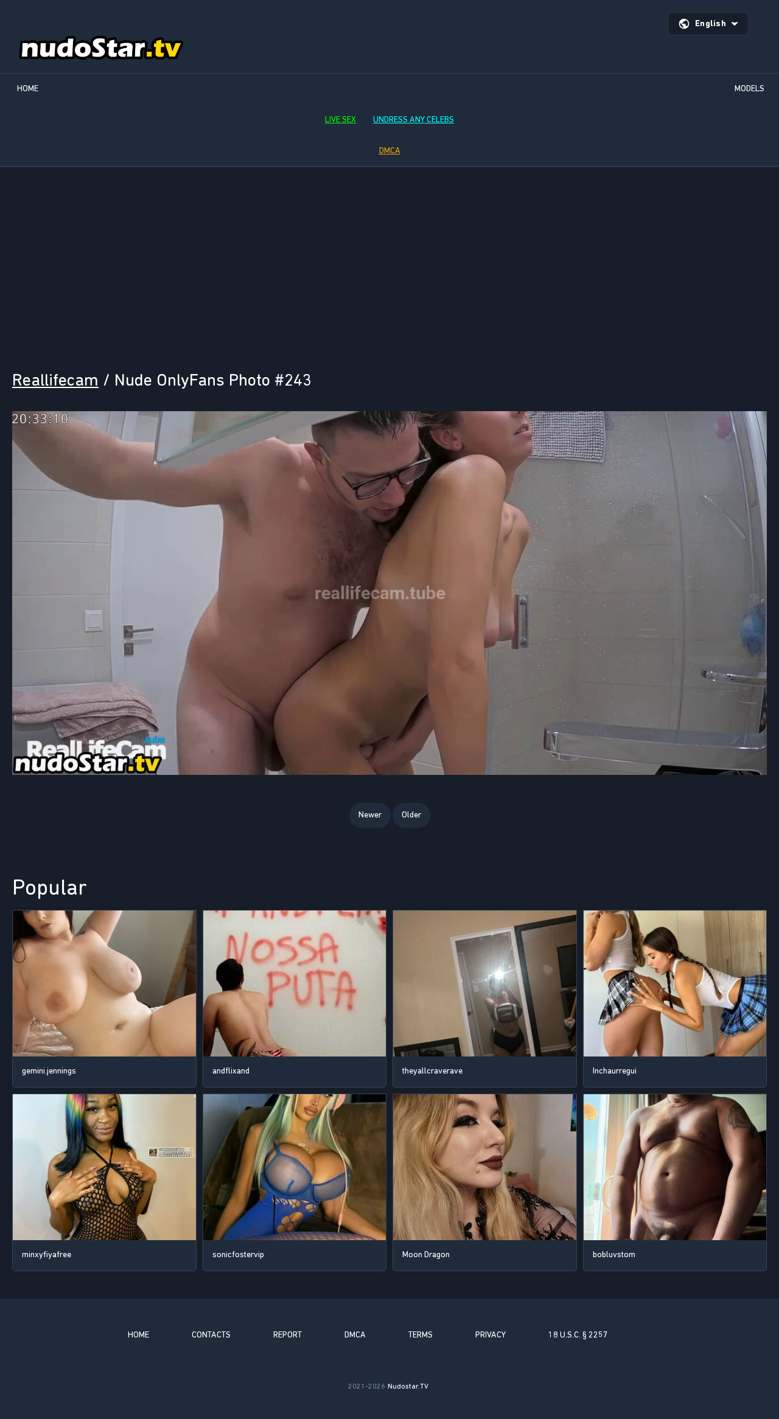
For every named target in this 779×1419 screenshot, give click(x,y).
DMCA (389, 150)
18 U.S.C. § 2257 (578, 1335)
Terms (420, 1335)
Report (287, 1335)
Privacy (490, 1335)
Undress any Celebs (413, 119)
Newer (370, 815)
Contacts (211, 1335)
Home (27, 88)
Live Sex (340, 119)
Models (749, 88)
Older (411, 815)
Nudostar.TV (408, 1386)
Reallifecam (55, 380)
